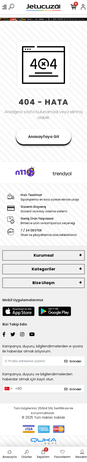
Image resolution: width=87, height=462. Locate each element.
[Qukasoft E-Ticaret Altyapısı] (43, 441)
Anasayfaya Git (43, 136)
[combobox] (8, 388)
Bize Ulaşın (43, 283)
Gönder (75, 361)
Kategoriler (43, 269)
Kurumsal (44, 255)
